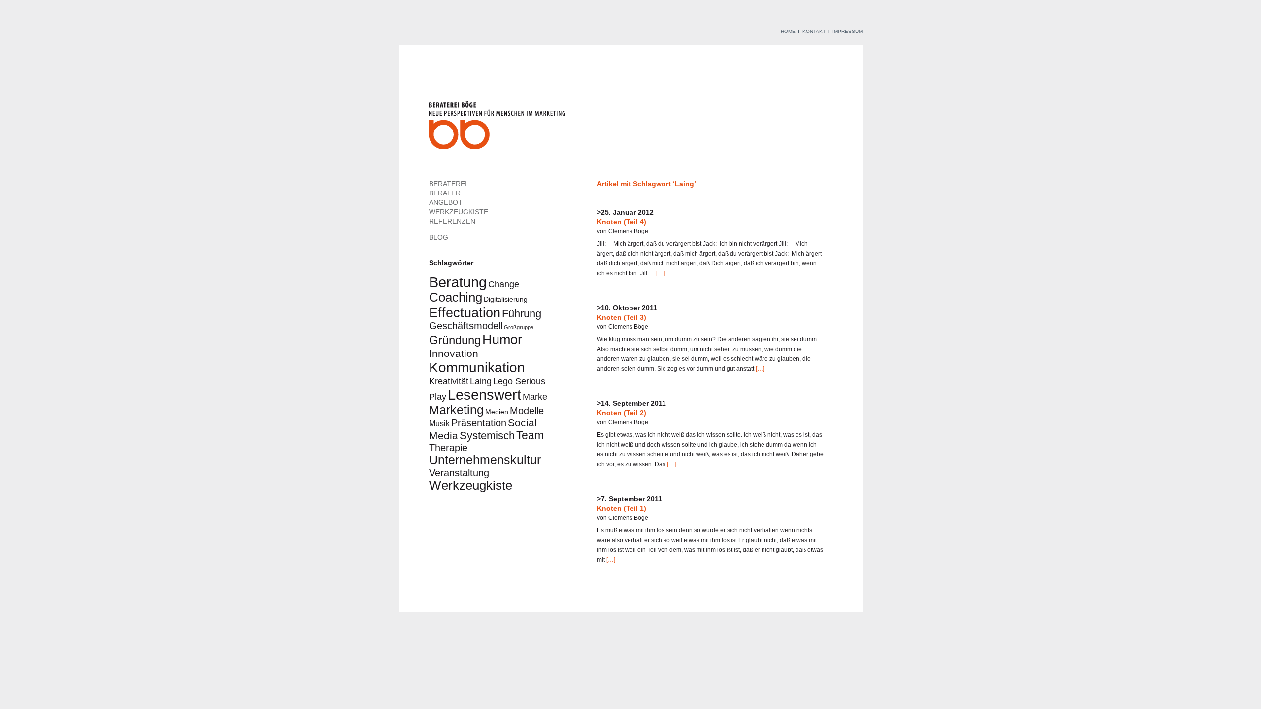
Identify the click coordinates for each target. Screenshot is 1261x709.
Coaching (455, 297)
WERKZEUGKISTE (458, 212)
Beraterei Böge (498, 128)
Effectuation (464, 312)
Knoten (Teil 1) (621, 508)
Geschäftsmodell (465, 326)
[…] (660, 273)
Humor (502, 339)
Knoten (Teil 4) (621, 222)
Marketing (456, 410)
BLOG (438, 237)
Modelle (527, 410)
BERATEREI (448, 184)
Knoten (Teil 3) (621, 317)
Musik (439, 423)
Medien (496, 412)
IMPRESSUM (847, 31)
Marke (535, 396)
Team (530, 435)
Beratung (458, 282)
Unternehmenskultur (485, 460)
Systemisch (487, 435)
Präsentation (478, 423)
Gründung (455, 340)
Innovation (453, 353)
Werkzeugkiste (470, 485)
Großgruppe (518, 327)
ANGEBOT (446, 202)
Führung (521, 313)
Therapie (448, 447)
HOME (788, 31)
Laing (481, 381)
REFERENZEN (452, 221)
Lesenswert (484, 395)
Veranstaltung (459, 472)
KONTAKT (814, 31)
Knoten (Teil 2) (621, 413)
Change (503, 284)
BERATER (445, 193)
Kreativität (448, 381)
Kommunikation (477, 367)
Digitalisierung (506, 299)
